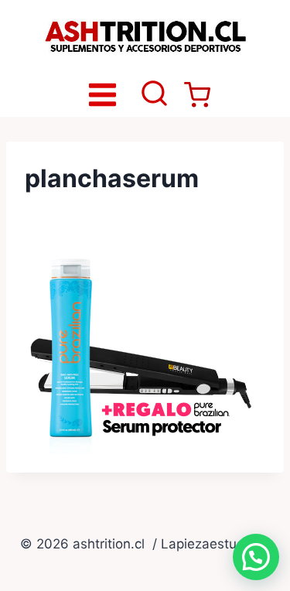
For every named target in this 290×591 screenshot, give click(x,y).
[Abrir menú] (102, 94)
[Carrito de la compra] (197, 95)
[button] (256, 557)
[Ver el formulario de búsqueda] (154, 95)
